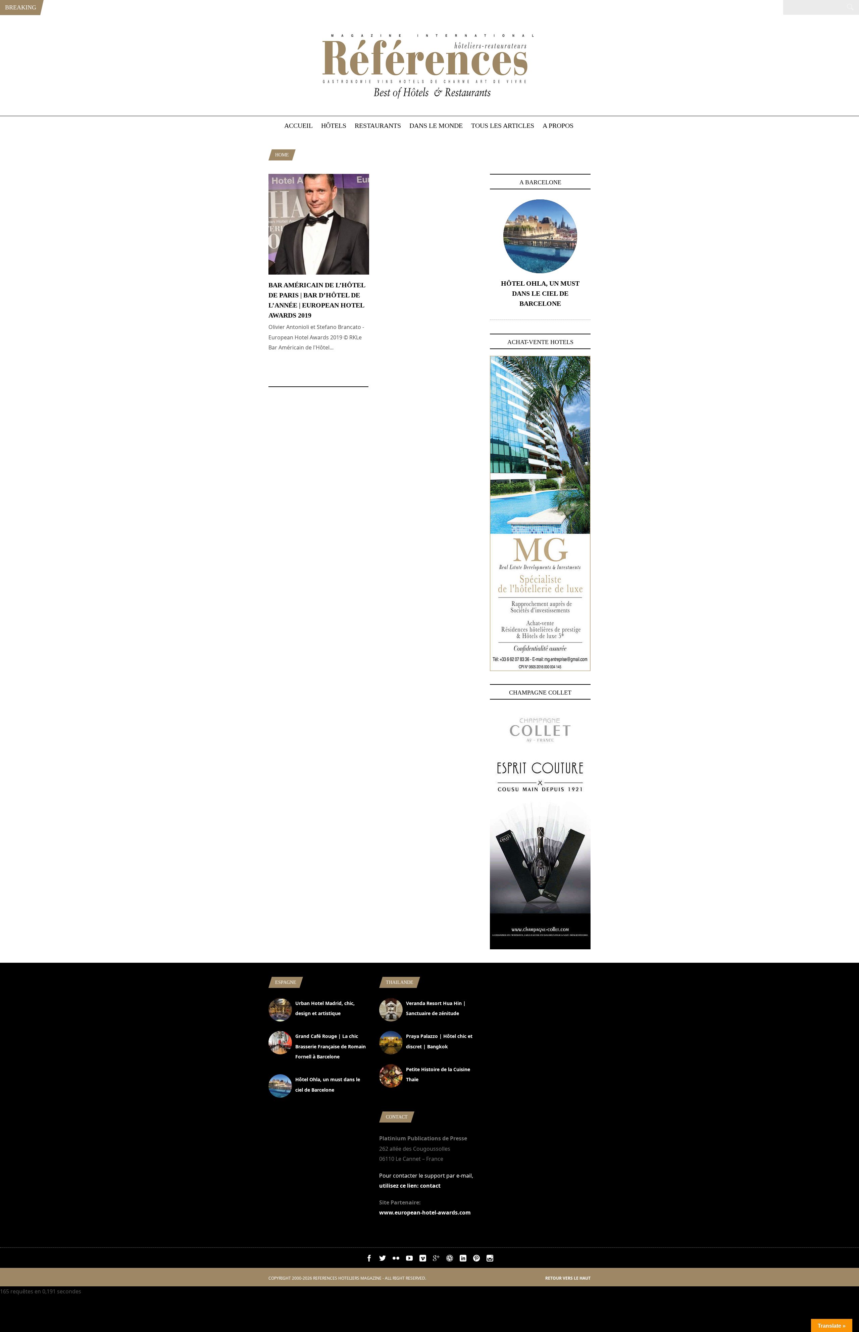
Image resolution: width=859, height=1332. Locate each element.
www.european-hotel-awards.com (425, 1212)
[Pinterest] (476, 1259)
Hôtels (333, 125)
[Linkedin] (463, 1259)
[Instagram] (490, 1259)
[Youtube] (409, 1259)
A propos (558, 125)
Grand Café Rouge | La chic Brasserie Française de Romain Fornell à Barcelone (330, 1046)
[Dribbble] (449, 1259)
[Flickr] (396, 1259)
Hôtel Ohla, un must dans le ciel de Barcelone (540, 293)
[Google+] (436, 1259)
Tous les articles (502, 125)
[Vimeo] (422, 1259)
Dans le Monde (436, 125)
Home (282, 154)
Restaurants (378, 125)
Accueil (298, 125)
